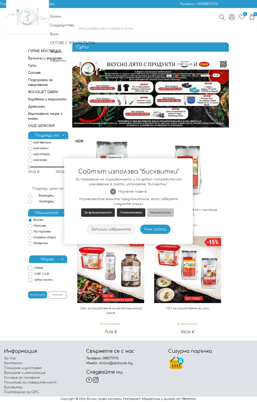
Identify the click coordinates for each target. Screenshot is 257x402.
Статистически (131, 212)
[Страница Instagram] (96, 379)
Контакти (13, 363)
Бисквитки (13, 387)
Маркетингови (161, 212)
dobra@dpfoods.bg (115, 363)
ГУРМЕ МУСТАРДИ (44, 51)
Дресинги (36, 106)
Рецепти (58, 61)
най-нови (40, 159)
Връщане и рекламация (24, 373)
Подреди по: (49, 135)
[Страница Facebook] (89, 379)
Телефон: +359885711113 (199, 4)
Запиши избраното (111, 229)
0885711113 (109, 358)
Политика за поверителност (30, 382)
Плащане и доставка (23, 368)
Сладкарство (62, 25)
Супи (32, 65)
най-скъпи (40, 148)
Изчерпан (40, 243)
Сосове (34, 73)
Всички (38, 219)
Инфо (50, 4)
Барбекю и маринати (47, 99)
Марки (56, 52)
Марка (52, 259)
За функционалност (98, 212)
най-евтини (42, 142)
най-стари (41, 154)
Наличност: (49, 213)
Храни (55, 16)
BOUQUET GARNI (43, 92)
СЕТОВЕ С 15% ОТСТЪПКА (72, 43)
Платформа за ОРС (21, 392)
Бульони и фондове (45, 58)
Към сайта (155, 229)
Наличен (39, 225)
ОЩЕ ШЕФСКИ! (41, 126)
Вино (54, 34)
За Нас (10, 358)
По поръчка (42, 231)
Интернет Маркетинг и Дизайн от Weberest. (160, 399)
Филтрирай (37, 294)
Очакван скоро (44, 237)
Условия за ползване (22, 377)
